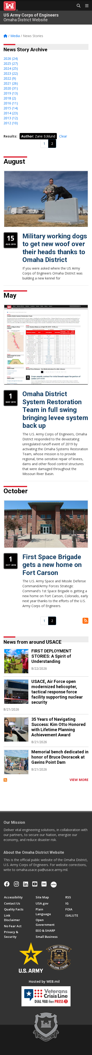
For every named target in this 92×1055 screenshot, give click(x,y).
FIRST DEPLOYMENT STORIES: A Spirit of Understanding (51, 656)
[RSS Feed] (5, 779)
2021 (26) (11, 83)
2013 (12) (11, 118)
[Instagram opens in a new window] (16, 884)
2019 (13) (11, 93)
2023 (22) (11, 73)
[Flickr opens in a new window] (44, 884)
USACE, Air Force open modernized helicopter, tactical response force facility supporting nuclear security (57, 692)
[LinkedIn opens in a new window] (25, 884)
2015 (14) (11, 108)
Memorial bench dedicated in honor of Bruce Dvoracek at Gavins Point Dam (59, 757)
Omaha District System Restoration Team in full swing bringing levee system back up (55, 409)
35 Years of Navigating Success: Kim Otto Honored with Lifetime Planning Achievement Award (58, 727)
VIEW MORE (79, 779)
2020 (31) (11, 88)
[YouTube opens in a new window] (34, 884)
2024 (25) (11, 68)
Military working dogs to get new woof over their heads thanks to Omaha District (54, 248)
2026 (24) (11, 58)
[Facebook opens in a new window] (7, 884)
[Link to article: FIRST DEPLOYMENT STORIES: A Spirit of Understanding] (16, 661)
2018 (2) (10, 98)
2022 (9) (10, 78)
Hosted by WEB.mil (44, 981)
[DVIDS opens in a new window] (54, 884)
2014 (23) (11, 113)
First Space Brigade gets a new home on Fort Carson (52, 565)
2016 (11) (11, 103)
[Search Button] (76, 6)
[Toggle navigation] (84, 6)
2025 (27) (11, 63)
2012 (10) (11, 123)
